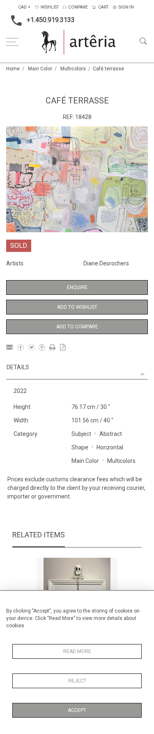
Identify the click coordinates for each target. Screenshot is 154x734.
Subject (81, 434)
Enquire (77, 287)
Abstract (110, 434)
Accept (77, 710)
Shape (79, 447)
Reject (77, 681)
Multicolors (73, 69)
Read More (77, 651)
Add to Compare (77, 327)
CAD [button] (22, 7)
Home (13, 69)
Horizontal (110, 447)
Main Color (40, 69)
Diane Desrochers (106, 263)
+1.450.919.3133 (51, 20)
